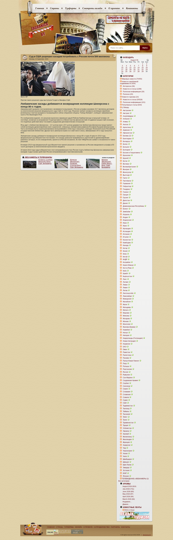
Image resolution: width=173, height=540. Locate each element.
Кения (125, 251)
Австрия (126, 113)
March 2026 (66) (129, 499)
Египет (125, 209)
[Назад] (121, 60)
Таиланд (126, 409)
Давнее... (126, 504)
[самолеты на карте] (86, 19)
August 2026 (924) (129, 486)
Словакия (126, 392)
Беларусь (126, 141)
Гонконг (126, 192)
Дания (125, 203)
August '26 (134, 60)
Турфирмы (70, 8)
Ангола (125, 124)
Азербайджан (128, 116)
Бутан (125, 161)
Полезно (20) (128, 94)
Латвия (125, 282)
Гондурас (126, 189)
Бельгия (126, 147)
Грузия (125, 198)
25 (126, 71)
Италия (126, 237)
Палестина (127, 355)
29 (143, 71)
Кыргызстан (127, 276)
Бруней (126, 158)
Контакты (132, 8)
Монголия (126, 324)
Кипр (125, 254)
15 (143, 68)
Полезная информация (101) (134, 102)
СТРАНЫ (125, 108)
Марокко (126, 313)
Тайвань (126, 411)
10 (122, 68)
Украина (126, 431)
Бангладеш (127, 139)
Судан (125, 400)
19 (130, 70)
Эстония (126, 470)
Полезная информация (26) (133, 92)
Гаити (125, 178)
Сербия (126, 383)
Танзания (126, 414)
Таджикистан (128, 406)
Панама (126, 358)
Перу (125, 363)
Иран (125, 226)
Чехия (125, 453)
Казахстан (127, 240)
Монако (126, 321)
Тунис (125, 420)
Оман (125, 349)
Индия (125, 217)
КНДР (125, 259)
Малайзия (127, 302)
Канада (126, 245)
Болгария (126, 150)
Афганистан (127, 133)
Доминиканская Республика (133, 206)
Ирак (125, 223)
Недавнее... (127, 502)
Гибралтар (127, 186)
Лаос (125, 279)
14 (138, 68)
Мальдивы (127, 307)
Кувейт (125, 273)
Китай (125, 257)
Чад (124, 448)
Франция (126, 442)
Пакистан (126, 352)
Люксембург (127, 296)
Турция (125, 425)
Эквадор (126, 468)
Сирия (125, 389)
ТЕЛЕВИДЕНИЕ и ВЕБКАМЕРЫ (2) (135, 479)
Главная (39, 8)
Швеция (126, 462)
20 (134, 70)
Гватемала (127, 181)
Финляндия (127, 439)
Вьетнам (126, 175)
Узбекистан (127, 428)
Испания (126, 234)
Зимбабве (126, 212)
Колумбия (126, 262)
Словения (127, 394)
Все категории (123, 481)
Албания (126, 119)
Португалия (127, 369)
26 (130, 71)
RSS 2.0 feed (129, 510)
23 (147, 70)
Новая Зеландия (129, 341)
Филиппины (127, 437)
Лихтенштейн (128, 293)
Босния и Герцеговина (131, 153)
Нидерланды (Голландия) (133, 338)
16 (147, 68)
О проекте (114, 8)
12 (130, 68)
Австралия (127, 110)
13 (134, 68)
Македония (127, 299)
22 (143, 70)
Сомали (126, 397)
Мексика (126, 316)
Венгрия (126, 169)
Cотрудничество (101, 527)
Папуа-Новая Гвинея (131, 361)
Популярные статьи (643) (132, 105)
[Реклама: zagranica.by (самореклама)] (134, 515)
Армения (126, 130)
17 (122, 70)
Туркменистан (128, 423)
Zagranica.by (147, 535)
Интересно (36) (129, 86)
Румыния (126, 375)
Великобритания (129, 167)
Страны (54, 8)
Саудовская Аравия (130, 380)
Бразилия (126, 155)
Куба (125, 271)
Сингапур (126, 386)
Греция (125, 195)
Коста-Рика (127, 268)
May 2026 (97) (128, 494)
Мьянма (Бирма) (129, 327)
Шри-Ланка (127, 465)
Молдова (126, 319)
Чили (125, 456)
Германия (126, 183)
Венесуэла (127, 172)
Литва (125, 290)
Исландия (127, 231)
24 (122, 71)
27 (134, 71)
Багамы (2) (127, 136)
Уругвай (126, 434)
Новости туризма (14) (130, 97)
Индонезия (127, 220)
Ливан (125, 285)
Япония (126, 476)
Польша (126, 366)
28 (138, 71)
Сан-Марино (128, 378)
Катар (125, 248)
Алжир (125, 122)
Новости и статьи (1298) (132, 89)
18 (126, 70)
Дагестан (126, 200)
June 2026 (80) (128, 491)
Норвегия (126, 344)
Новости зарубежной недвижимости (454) (129, 82)
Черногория (127, 451)
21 (138, 70)
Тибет (125, 417)
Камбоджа (127, 243)
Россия (125, 372)
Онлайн (78, 527)
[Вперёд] (148, 60)
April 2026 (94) (128, 497)
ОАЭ (124, 347)
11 (126, 68)
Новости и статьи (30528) (132, 100)
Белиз (125, 144)
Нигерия (126, 335)
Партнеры (115, 527)
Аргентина (127, 127)
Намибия (126, 330)
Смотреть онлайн (92, 8)
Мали (125, 304)
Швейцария (127, 459)
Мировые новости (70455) (132, 79)
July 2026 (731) (128, 489)
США (125, 403)
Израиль (126, 214)
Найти (145, 48)
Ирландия (127, 229)
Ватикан (126, 164)
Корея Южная (128, 265)
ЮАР (125, 473)
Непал (125, 333)
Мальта (126, 310)
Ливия (125, 288)
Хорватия (126, 445)
